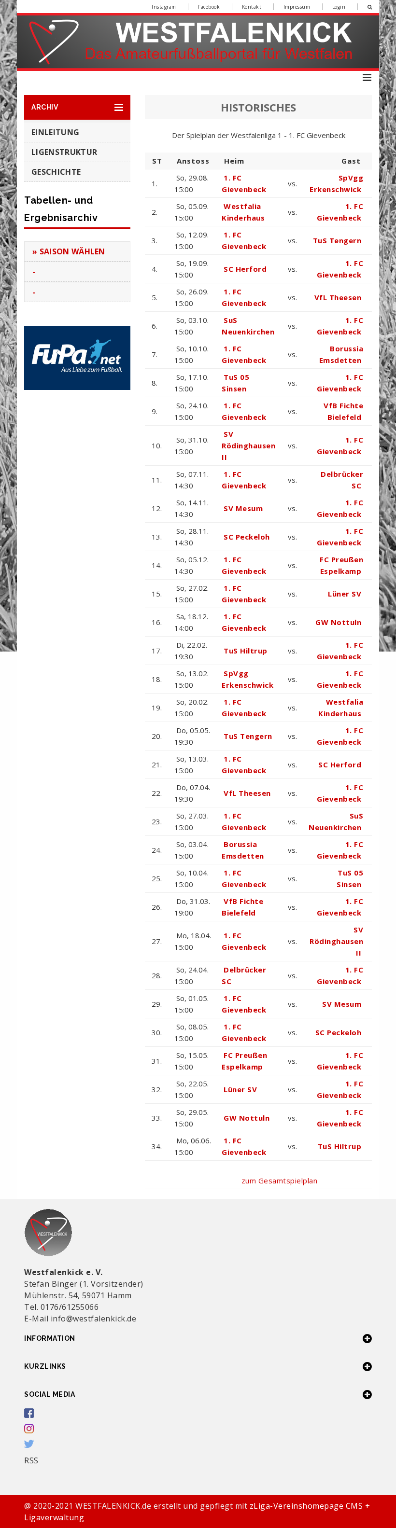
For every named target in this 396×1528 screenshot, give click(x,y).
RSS (31, 1460)
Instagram (164, 6)
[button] (77, 107)
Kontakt (252, 6)
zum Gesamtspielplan (279, 1180)
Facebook (209, 6)
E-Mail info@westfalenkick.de (80, 1318)
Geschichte (56, 172)
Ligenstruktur (64, 152)
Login (339, 6)
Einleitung (55, 132)
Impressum (297, 6)
